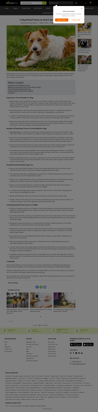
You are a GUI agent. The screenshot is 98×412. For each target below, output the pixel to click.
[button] (68, 8)
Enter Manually (76, 20)
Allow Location (61, 20)
